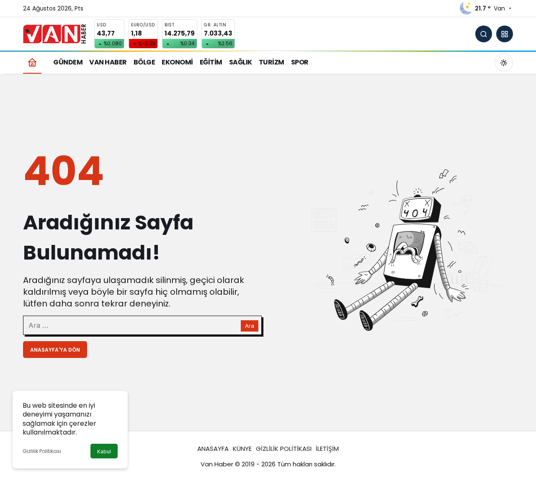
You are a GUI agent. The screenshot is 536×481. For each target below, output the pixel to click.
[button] (504, 34)
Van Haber (217, 464)
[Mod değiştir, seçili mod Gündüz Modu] (504, 62)
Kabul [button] (104, 451)
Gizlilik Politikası (42, 451)
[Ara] (483, 34)
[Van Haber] (54, 33)
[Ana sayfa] (32, 62)
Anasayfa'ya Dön (55, 349)
